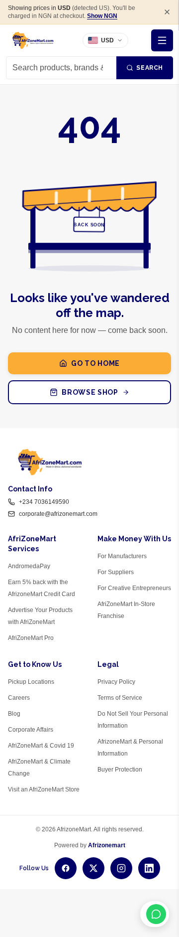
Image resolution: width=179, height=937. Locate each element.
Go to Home (95, 363)
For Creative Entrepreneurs (134, 588)
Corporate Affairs (30, 729)
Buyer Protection (119, 769)
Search (149, 67)
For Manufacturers (122, 556)
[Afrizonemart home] (33, 40)
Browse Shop (90, 392)
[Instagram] (121, 868)
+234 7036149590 (44, 501)
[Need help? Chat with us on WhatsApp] (154, 914)
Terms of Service (119, 697)
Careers (19, 697)
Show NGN (102, 15)
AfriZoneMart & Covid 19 (41, 745)
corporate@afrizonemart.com (58, 513)
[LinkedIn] (149, 868)
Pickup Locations (31, 681)
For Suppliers (115, 572)
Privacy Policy (116, 681)
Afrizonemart (106, 845)
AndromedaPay (29, 566)
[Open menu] (162, 40)
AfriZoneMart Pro (31, 637)
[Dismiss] (167, 12)
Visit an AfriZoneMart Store (44, 789)
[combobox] (61, 67)
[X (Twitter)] (93, 868)
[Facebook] (66, 868)
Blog (14, 713)
